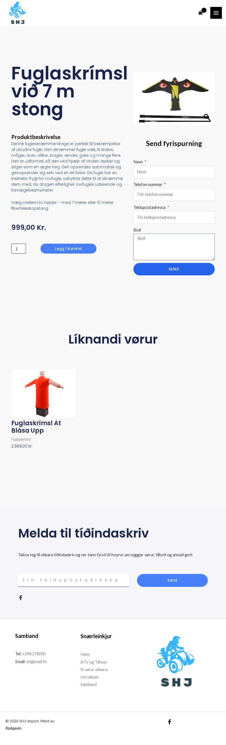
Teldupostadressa (149, 207)
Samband (88, 684)
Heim (85, 654)
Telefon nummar (148, 184)
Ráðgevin (13, 728)
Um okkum (89, 677)
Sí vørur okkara (93, 669)
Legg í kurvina (68, 248)
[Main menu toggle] (216, 12)
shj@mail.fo (36, 661)
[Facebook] (169, 721)
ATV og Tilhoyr (93, 662)
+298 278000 (33, 653)
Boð (137, 230)
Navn (138, 161)
